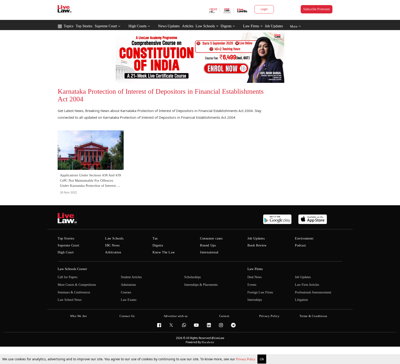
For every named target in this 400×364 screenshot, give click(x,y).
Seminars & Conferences (74, 292)
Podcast (300, 245)
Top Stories (84, 26)
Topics (68, 26)
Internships (254, 300)
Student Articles (131, 277)
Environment (304, 238)
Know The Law (164, 252)
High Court (66, 252)
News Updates (169, 26)
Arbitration (113, 252)
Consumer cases (211, 238)
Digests (226, 26)
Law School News (69, 300)
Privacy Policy (246, 359)
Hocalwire (208, 342)
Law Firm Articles (307, 284)
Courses (126, 292)
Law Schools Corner (72, 269)
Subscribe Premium (316, 9)
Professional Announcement (313, 292)
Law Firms (251, 26)
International (209, 252)
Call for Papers (67, 277)
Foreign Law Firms (260, 292)
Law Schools (205, 26)
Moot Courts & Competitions (77, 284)
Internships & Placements (201, 284)
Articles (187, 26)
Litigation (301, 300)
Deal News (254, 277)
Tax (155, 238)
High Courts (137, 26)
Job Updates (274, 26)
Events (251, 284)
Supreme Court (106, 26)
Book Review (257, 245)
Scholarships (192, 277)
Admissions (128, 284)
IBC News (112, 245)
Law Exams (128, 300)
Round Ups (208, 245)
